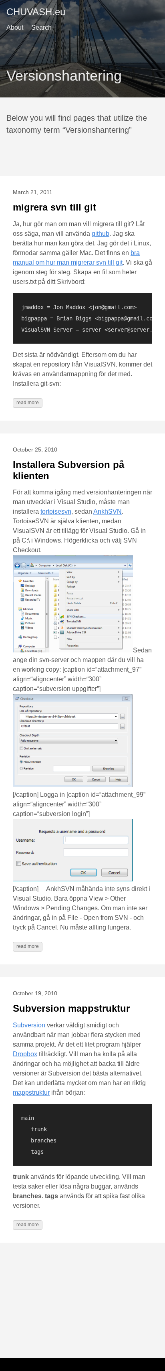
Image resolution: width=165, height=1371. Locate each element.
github (100, 233)
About (14, 27)
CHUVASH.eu (35, 11)
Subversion (29, 1025)
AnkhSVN (107, 511)
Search (41, 27)
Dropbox (25, 1054)
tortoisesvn (55, 511)
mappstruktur (31, 1092)
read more (27, 402)
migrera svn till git (54, 207)
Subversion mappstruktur (71, 1008)
